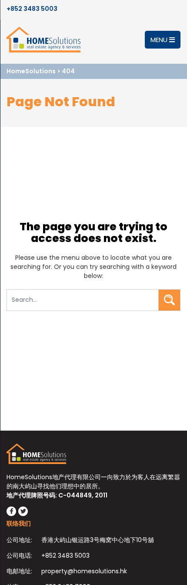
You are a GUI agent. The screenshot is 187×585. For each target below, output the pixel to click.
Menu (159, 39)
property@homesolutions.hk (84, 571)
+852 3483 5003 (32, 8)
